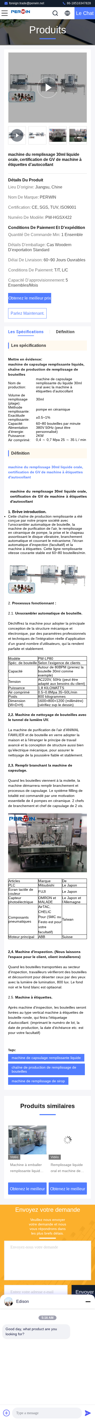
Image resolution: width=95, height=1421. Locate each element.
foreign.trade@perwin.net (26, 3)
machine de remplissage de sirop (38, 1081)
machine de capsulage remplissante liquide (46, 1058)
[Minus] (88, 1302)
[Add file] (6, 1412)
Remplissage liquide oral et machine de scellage (43, 1168)
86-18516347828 (78, 3)
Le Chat (85, 13)
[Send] (88, 1412)
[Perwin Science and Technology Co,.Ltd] (21, 13)
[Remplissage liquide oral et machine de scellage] (44, 1140)
